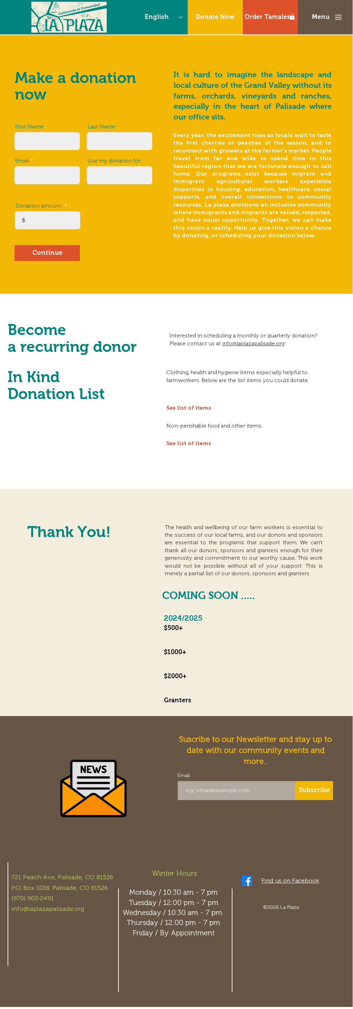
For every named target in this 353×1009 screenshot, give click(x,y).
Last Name (101, 126)
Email (22, 161)
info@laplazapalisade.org (253, 343)
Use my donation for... (115, 161)
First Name (29, 126)
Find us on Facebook (290, 880)
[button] (292, 16)
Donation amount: (39, 206)
